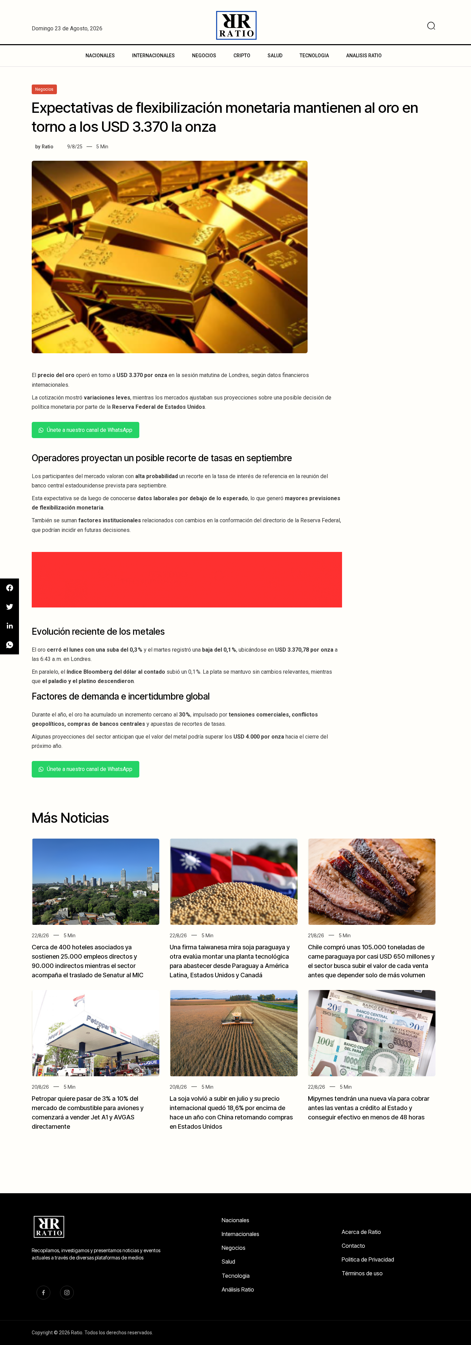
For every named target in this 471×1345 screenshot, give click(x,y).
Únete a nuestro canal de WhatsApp (89, 430)
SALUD (275, 55)
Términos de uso (362, 1273)
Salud (228, 1261)
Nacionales (235, 1220)
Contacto (353, 1245)
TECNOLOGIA (314, 55)
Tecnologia (236, 1275)
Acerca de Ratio (361, 1231)
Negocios (233, 1247)
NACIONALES (100, 55)
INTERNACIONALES (153, 55)
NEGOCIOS (204, 55)
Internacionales (240, 1233)
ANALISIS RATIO (364, 55)
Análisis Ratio (238, 1289)
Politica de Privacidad (368, 1259)
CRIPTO (241, 55)
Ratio (47, 146)
